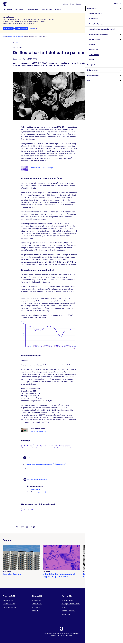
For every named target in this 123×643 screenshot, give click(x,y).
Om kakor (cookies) (68, 611)
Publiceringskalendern (96, 24)
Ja (24, 510)
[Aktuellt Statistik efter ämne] (120, 13)
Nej (32, 510)
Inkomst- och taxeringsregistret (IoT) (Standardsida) (45, 464)
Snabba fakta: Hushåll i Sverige (41, 168)
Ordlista (64, 607)
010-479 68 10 (35, 489)
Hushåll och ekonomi (45, 446)
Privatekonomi (64, 446)
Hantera (32, 28)
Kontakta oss (36, 600)
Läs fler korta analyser (38, 431)
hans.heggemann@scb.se (42, 492)
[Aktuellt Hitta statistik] (120, 8)
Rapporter (92, 44)
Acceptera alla (8, 28)
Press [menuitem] (72, 4)
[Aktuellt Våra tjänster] (120, 64)
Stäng (116, 3)
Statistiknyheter (94, 39)
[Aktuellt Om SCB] (120, 80)
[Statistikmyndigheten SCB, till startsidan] (5, 4)
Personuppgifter (67, 614)
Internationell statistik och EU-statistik (102, 29)
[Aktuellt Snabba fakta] (120, 18)
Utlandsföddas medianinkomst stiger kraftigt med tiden (59, 575)
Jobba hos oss (37, 604)
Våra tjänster (19, 10)
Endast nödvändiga (21, 28)
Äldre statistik (93, 49)
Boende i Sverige (12, 574)
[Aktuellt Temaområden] (120, 54)
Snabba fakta (93, 19)
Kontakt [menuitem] (78, 4)
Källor (29, 457)
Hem (4, 36)
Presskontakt (36, 607)
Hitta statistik (7, 10)
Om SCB (58, 10)
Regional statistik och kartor (98, 34)
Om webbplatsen (67, 600)
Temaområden (94, 55)
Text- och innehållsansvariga (37, 479)
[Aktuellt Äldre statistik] (120, 49)
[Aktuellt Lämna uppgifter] (120, 75)
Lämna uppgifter (46, 10)
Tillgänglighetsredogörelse (71, 604)
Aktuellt (91, 60)
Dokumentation (32, 10)
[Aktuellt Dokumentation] (120, 70)
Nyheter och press (9, 604)
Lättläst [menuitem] (65, 4)
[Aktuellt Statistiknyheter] (120, 39)
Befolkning (28, 446)
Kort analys (19, 36)
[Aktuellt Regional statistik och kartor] (120, 34)
